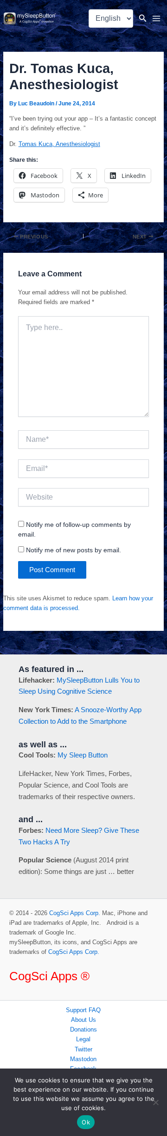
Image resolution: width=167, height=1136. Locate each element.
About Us (83, 1019)
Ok (86, 1122)
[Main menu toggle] (157, 18)
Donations (83, 1029)
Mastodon (83, 1059)
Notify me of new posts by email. (73, 550)
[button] (143, 18)
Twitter (83, 1049)
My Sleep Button (83, 755)
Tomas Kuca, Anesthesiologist (59, 143)
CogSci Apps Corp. (74, 913)
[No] (155, 1102)
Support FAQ (83, 1010)
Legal (83, 1039)
